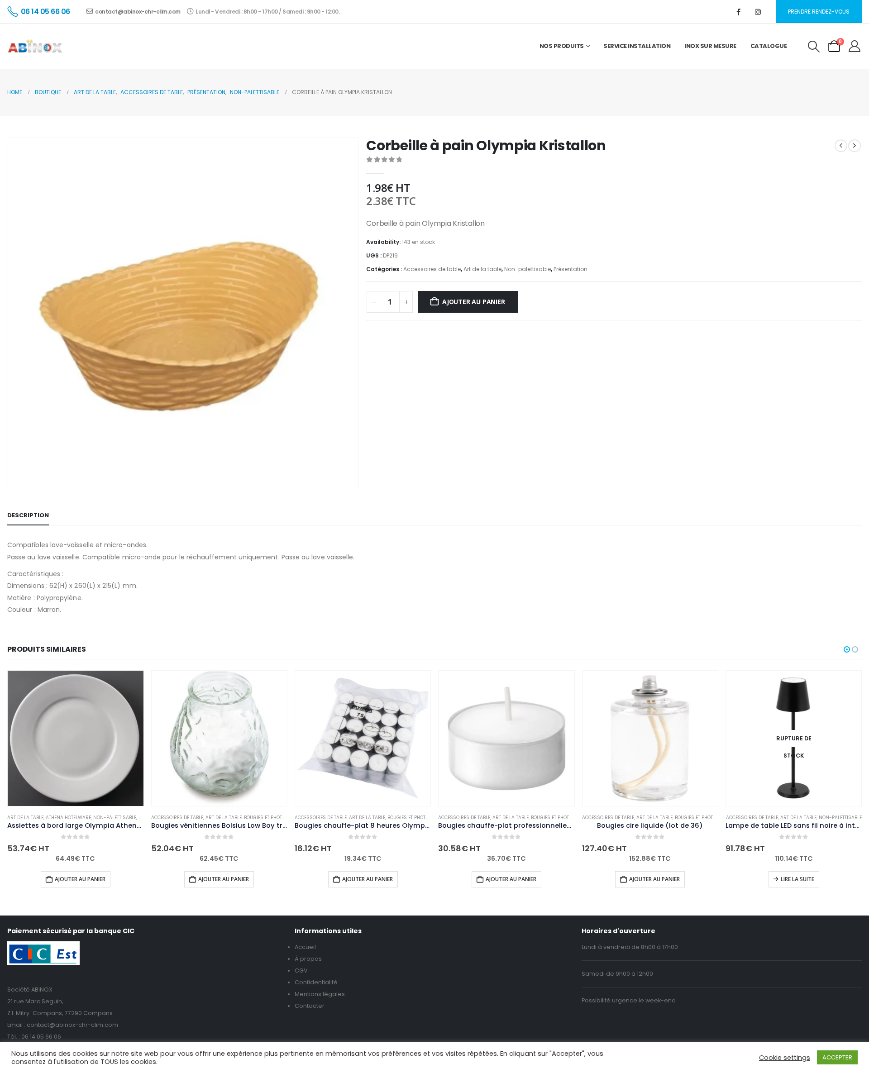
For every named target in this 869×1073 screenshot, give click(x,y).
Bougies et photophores (273, 817)
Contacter (310, 1006)
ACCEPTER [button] (837, 1057)
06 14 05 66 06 (41, 1036)
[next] (854, 145)
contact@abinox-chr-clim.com (138, 11)
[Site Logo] (35, 46)
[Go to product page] (75, 738)
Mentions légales (320, 994)
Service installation (636, 46)
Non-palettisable (527, 269)
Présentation (570, 269)
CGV (301, 970)
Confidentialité (316, 982)
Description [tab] (28, 515)
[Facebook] (738, 11)
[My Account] (855, 46)
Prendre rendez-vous (819, 11)
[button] (814, 46)
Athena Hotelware (68, 817)
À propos (308, 959)
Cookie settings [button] (784, 1058)
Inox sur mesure (710, 46)
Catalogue (768, 46)
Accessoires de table (432, 269)
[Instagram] (758, 11)
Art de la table (482, 269)
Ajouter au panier (473, 301)
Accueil (305, 947)
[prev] (841, 145)
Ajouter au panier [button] (80, 879)
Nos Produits (562, 46)
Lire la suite (797, 879)
